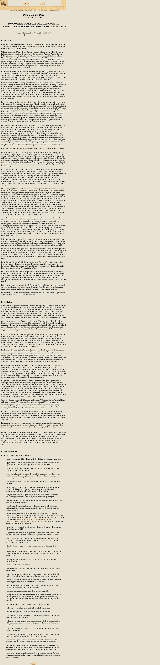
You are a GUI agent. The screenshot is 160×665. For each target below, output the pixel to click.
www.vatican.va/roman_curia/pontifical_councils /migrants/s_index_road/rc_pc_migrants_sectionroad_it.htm (29, 520)
